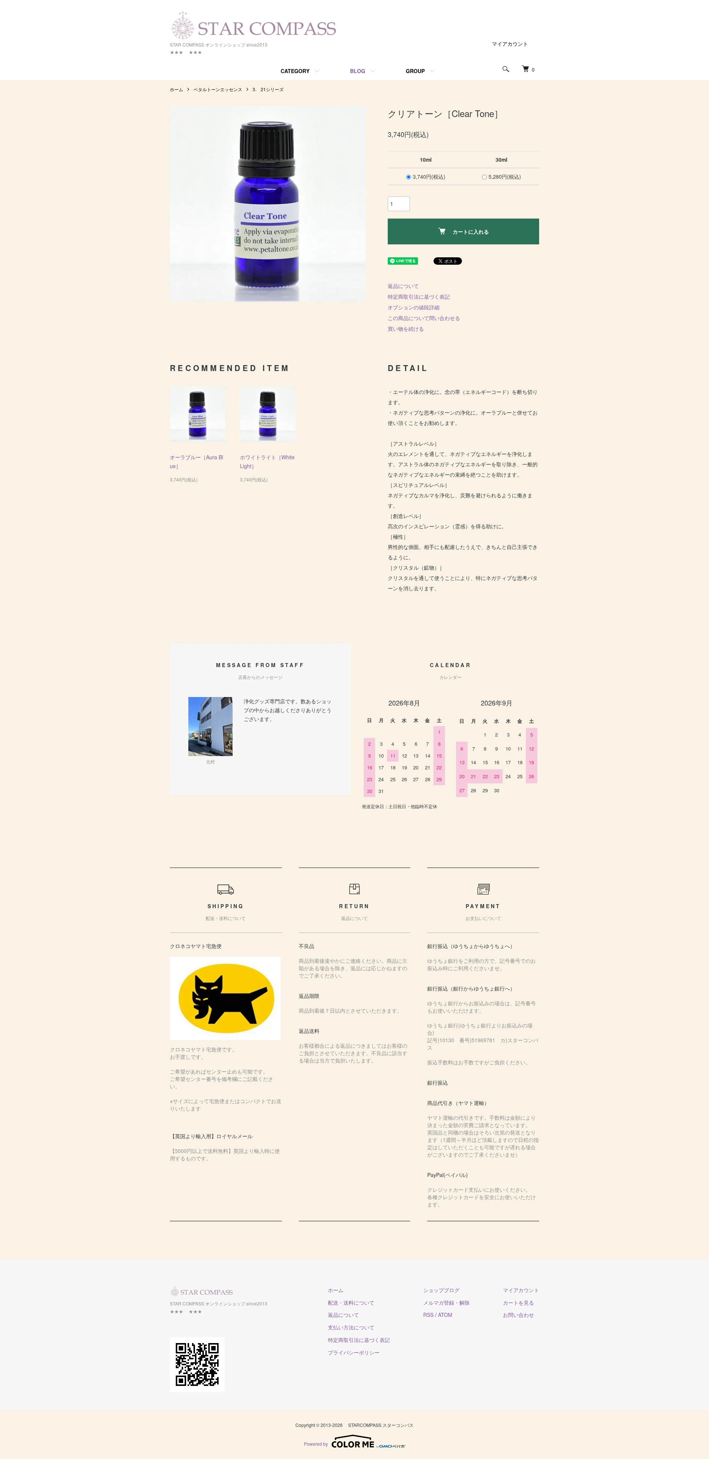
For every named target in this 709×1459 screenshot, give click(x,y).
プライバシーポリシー (354, 1352)
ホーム (176, 89)
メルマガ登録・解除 (446, 1302)
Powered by (316, 1444)
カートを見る (518, 1302)
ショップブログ (441, 1290)
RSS (428, 1314)
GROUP (415, 71)
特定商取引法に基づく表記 (419, 296)
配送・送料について (351, 1302)
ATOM (445, 1314)
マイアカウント (510, 43)
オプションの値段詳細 (413, 307)
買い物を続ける (406, 328)
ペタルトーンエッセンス (217, 89)
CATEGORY (295, 71)
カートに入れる (471, 231)
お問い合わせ (518, 1314)
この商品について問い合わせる (424, 318)
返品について (403, 285)
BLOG (357, 71)
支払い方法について (351, 1327)
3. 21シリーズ (268, 89)
